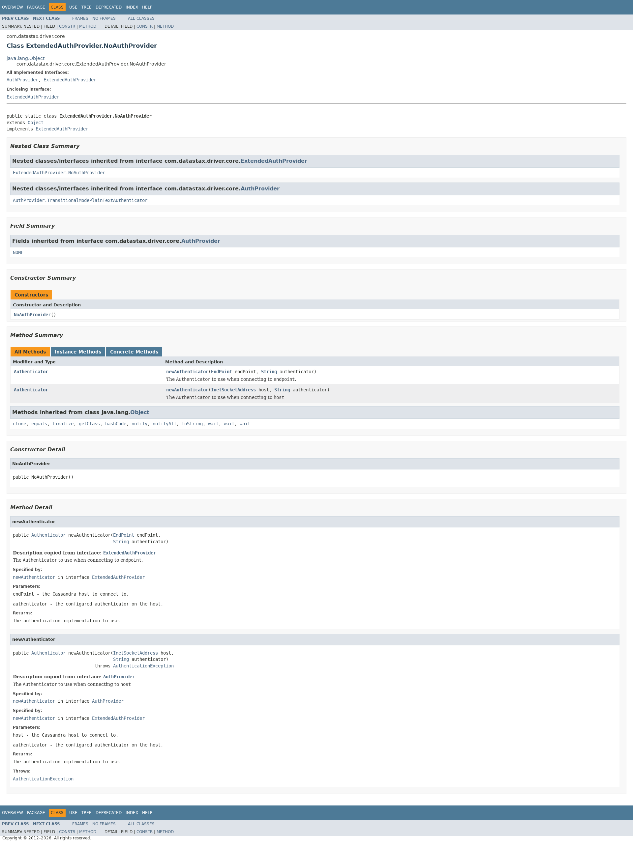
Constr (67, 26)
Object (36, 122)
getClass (89, 423)
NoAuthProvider (32, 314)
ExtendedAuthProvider (70, 79)
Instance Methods (78, 351)
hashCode (115, 423)
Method (87, 26)
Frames (80, 18)
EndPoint (221, 371)
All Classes (141, 18)
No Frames (104, 18)
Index (132, 7)
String (269, 371)
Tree (86, 7)
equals (39, 423)
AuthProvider (22, 79)
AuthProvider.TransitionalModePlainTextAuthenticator (80, 200)
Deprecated (109, 7)
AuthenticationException (143, 665)
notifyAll (164, 423)
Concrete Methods (134, 351)
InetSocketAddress (233, 389)
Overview (12, 7)
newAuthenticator (187, 371)
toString (192, 423)
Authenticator (31, 371)
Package (36, 7)
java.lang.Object (26, 58)
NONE (18, 252)
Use (73, 7)
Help (147, 7)
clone (19, 423)
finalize (63, 423)
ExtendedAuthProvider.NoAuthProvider (59, 172)
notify (139, 423)
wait (213, 423)
